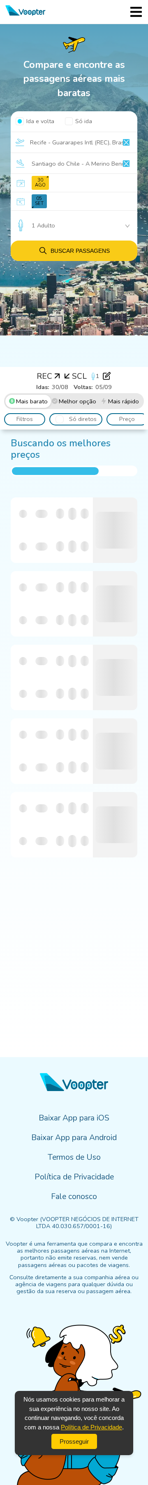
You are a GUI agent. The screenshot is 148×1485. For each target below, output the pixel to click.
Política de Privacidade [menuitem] (74, 1177)
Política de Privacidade (91, 1427)
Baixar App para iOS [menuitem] (74, 1118)
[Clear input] (126, 142)
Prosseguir (74, 1441)
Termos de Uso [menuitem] (74, 1157)
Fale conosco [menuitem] (74, 1196)
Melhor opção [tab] (77, 401)
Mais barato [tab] (32, 401)
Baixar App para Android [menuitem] (74, 1137)
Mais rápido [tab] (123, 401)
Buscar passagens (80, 251)
